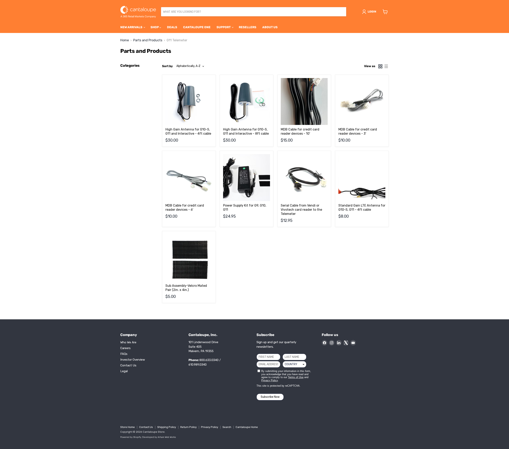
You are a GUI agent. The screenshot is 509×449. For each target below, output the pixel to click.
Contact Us (128, 365)
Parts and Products (147, 40)
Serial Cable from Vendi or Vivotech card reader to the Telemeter (301, 210)
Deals (172, 27)
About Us (270, 27)
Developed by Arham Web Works (159, 437)
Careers (125, 348)
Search (226, 427)
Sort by (167, 66)
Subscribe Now (270, 397)
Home (124, 40)
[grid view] (380, 66)
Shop (155, 27)
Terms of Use (295, 377)
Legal (124, 371)
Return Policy (188, 427)
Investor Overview (132, 359)
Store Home (127, 427)
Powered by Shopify (130, 437)
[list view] (386, 66)
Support (224, 27)
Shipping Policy (166, 427)
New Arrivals (131, 27)
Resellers (247, 27)
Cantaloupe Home (247, 427)
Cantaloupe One (197, 27)
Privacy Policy (269, 380)
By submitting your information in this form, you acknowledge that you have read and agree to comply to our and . (286, 376)
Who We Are (128, 342)
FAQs (123, 354)
